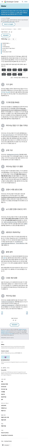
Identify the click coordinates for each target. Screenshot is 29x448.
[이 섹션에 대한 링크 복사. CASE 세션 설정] (18, 278)
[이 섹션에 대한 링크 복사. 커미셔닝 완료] (17, 296)
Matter (3, 6)
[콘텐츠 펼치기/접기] (10, 43)
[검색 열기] (22, 2)
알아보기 (19, 29)
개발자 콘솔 (3, 426)
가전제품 (3, 391)
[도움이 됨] (9, 32)
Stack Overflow (5, 432)
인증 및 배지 (3, 405)
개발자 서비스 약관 (5, 417)
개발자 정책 (3, 420)
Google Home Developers (6, 29)
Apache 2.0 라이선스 (5, 332)
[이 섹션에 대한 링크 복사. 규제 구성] (14, 150)
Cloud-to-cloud (5, 351)
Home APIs (3, 370)
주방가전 (3, 394)
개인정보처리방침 (8, 441)
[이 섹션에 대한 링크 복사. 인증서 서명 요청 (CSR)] (23, 190)
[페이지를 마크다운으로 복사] (13, 39)
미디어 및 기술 (4, 389)
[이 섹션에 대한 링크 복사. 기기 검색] (14, 85)
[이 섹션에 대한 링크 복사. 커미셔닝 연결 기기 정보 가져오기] (4, 129)
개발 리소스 (3, 410)
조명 (2, 381)
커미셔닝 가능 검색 (5, 92)
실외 (2, 399)
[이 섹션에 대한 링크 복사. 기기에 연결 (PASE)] (20, 102)
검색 (5, 258)
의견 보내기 (6, 35)
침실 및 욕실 (3, 397)
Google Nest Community (7, 435)
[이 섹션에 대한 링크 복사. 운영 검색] (14, 252)
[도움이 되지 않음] (11, 32)
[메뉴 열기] (2, 1)
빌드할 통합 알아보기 (5, 360)
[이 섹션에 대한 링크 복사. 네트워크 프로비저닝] (21, 232)
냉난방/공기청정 (4, 384)
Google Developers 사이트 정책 (7, 333)
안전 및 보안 (3, 386)
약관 (2, 441)
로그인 (26, 1)
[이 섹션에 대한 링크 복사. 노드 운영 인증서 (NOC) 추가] (2, 213)
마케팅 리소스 (4, 408)
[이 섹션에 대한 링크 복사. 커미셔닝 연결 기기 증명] (24, 167)
